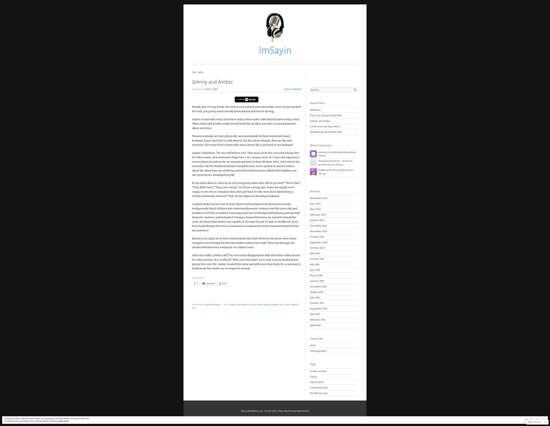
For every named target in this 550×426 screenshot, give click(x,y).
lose (281, 305)
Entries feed (316, 382)
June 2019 (315, 270)
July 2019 (315, 264)
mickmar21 (324, 152)
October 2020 (317, 248)
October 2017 (317, 303)
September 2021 (318, 242)
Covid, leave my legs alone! (325, 126)
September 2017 (318, 308)
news (313, 345)
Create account (318, 371)
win (194, 308)
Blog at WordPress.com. (252, 411)
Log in (313, 376)
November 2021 (318, 231)
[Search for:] (334, 90)
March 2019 (316, 275)
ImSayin (275, 50)
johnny (274, 305)
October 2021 (317, 237)
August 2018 (316, 292)
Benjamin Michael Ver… (329, 161)
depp (260, 305)
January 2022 (317, 220)
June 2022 (315, 203)
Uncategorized (212, 305)
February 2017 (317, 319)
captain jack (243, 305)
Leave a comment (292, 89)
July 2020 (315, 253)
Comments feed (318, 387)
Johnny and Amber (212, 82)
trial (286, 305)
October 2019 (317, 259)
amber (232, 305)
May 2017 (315, 314)
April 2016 (315, 325)
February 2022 (318, 214)
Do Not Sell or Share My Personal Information (287, 411)
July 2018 (315, 297)
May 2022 (315, 209)
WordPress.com (318, 393)
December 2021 (318, 225)
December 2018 (318, 286)
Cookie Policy (63, 421)
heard (266, 305)
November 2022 (318, 198)
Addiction (315, 110)
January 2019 (317, 281)
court (254, 305)
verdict (294, 305)
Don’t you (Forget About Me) (325, 115)
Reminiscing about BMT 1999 (326, 132)
